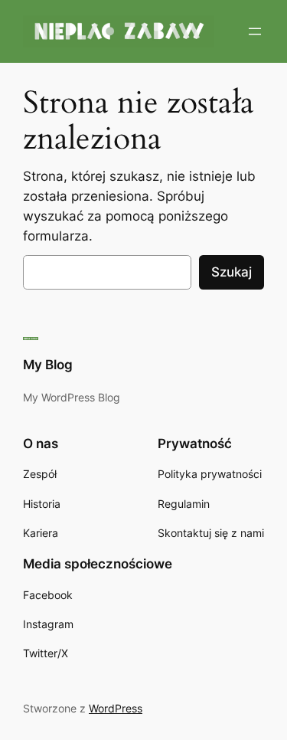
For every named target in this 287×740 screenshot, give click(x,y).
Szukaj (231, 272)
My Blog (48, 364)
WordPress (115, 708)
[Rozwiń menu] (255, 31)
